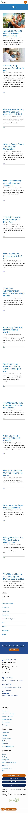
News (3, 622)
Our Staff (4, 735)
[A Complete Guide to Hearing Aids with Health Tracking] (14, 20)
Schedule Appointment (8, 746)
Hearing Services (6, 738)
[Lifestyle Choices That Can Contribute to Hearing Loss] (14, 527)
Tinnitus (4, 634)
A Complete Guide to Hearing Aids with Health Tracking (12, 33)
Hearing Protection (7, 719)
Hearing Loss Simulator (14, 785)
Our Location (5, 732)
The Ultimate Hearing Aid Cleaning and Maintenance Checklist (13, 576)
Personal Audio (6, 722)
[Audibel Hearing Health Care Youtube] (8, 673)
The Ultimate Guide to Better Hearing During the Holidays (13, 405)
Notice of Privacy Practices (9, 762)
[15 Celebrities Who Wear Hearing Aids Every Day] (14, 206)
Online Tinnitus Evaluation (14, 781)
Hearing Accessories (7, 716)
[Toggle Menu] (25, 2)
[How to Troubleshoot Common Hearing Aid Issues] (14, 459)
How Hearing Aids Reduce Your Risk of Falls (12, 256)
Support (4, 626)
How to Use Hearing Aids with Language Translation (12, 183)
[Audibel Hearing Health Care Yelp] (5, 673)
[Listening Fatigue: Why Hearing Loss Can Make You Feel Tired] (14, 98)
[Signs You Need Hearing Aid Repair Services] (14, 425)
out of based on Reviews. (10, 693)
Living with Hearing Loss (8, 619)
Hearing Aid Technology (8, 713)
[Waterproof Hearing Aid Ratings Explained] (14, 494)
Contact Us (5, 743)
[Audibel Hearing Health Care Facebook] (3, 673)
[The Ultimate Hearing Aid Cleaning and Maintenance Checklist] (14, 563)
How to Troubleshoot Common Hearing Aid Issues (12, 472)
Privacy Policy (5, 759)
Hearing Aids (5, 607)
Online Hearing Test (14, 778)
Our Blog (4, 757)
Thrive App (5, 724)
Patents (4, 771)
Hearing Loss (5, 611)
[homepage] (4, 2)
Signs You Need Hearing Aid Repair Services (11, 438)
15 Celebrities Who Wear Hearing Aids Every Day (11, 219)
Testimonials (5, 630)
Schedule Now (14, 649)
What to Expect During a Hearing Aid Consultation (13, 146)
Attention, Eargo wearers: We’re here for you (13, 67)
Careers (4, 754)
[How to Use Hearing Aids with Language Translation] (14, 170)
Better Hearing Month (7, 603)
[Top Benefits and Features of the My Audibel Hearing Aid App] (14, 353)
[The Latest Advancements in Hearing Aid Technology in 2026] (14, 277)
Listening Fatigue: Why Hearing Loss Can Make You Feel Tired (13, 111)
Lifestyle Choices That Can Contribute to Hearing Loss (13, 539)
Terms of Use (5, 765)
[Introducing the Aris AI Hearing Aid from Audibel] (14, 316)
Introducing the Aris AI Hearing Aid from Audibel (13, 329)
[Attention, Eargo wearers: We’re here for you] (14, 55)
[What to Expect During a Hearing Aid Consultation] (14, 133)
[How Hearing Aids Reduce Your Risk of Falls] (14, 243)
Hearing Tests (5, 615)
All (3, 599)
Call (3, 809)
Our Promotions (6, 741)
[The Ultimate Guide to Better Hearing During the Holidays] (14, 392)
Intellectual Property (7, 768)
